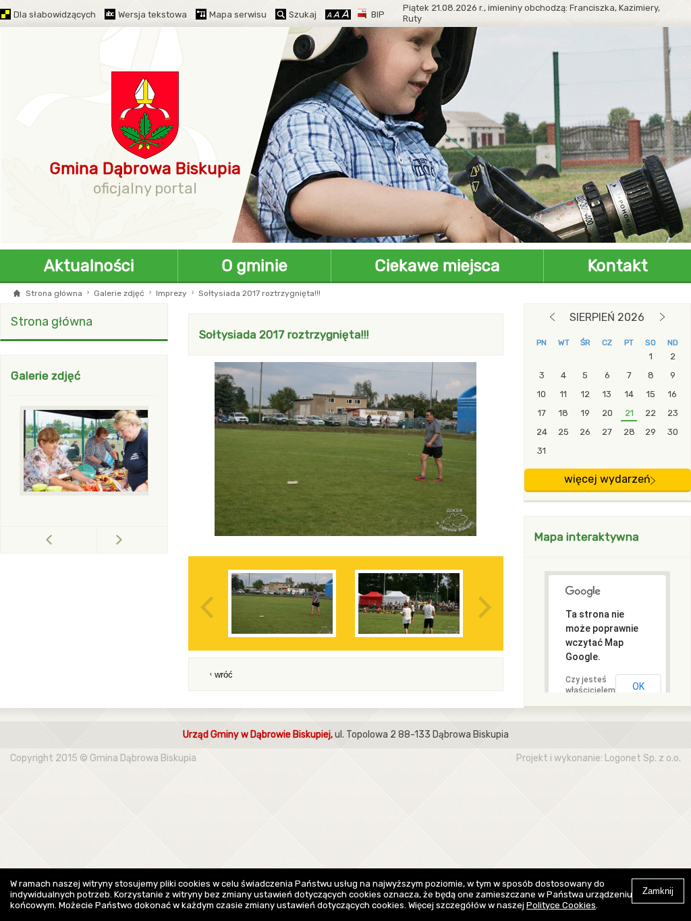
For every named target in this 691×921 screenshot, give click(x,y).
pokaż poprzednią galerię (96, 540)
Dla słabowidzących (54, 14)
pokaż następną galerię (119, 539)
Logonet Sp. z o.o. (643, 758)
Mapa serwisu (238, 14)
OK (638, 686)
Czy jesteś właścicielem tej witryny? (590, 690)
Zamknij (657, 891)
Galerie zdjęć (119, 293)
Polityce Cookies (561, 905)
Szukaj (302, 14)
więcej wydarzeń (607, 479)
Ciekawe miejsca (437, 265)
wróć (224, 675)
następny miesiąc (662, 317)
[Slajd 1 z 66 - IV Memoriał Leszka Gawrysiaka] (92, 451)
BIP (378, 14)
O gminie (254, 265)
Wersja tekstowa (152, 14)
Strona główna (54, 293)
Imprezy (171, 293)
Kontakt (618, 265)
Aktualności (89, 265)
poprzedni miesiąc (552, 317)
